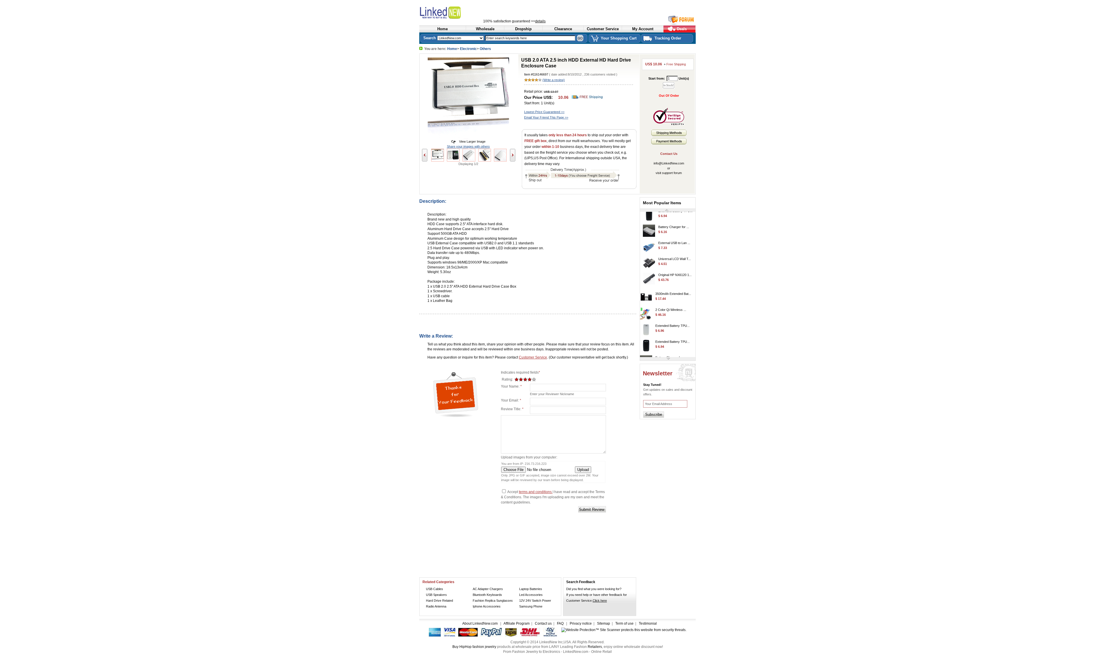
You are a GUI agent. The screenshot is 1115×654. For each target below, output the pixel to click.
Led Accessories (531, 594)
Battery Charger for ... (673, 220)
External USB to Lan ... (674, 236)
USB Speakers (436, 594)
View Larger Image (470, 141)
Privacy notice (581, 623)
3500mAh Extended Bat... (673, 287)
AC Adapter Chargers (488, 589)
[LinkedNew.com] (454, 12)
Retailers (595, 647)
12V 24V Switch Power (535, 600)
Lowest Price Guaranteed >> (544, 112)
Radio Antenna (436, 606)
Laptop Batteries (530, 589)
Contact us (543, 623)
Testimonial (648, 623)
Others (485, 49)
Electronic (468, 49)
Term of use (624, 623)
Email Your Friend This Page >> (546, 117)
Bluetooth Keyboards (487, 594)
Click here (600, 600)
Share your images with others (468, 146)
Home (452, 49)
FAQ (560, 623)
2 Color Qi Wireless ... (670, 302)
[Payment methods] (668, 143)
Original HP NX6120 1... (675, 268)
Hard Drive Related (439, 600)
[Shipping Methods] (668, 135)
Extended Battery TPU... (672, 318)
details (540, 21)
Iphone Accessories (487, 606)
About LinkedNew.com (480, 623)
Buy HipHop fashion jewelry (474, 647)
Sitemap (603, 623)
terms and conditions (536, 492)
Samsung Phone (530, 606)
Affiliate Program (516, 623)
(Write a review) (553, 80)
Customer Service (533, 357)
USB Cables (434, 589)
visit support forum (669, 173)
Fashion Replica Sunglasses (493, 600)
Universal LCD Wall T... (674, 252)
